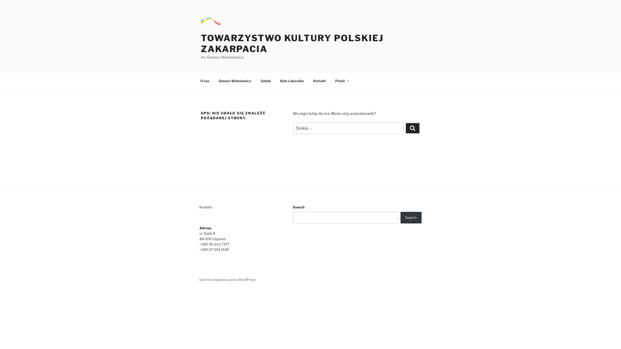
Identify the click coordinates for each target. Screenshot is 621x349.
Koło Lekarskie (292, 81)
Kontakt (319, 81)
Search (298, 207)
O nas (204, 81)
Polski (340, 81)
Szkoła (266, 81)
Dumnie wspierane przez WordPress (227, 280)
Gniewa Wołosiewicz (235, 81)
